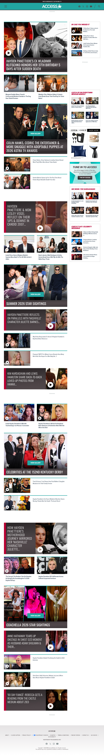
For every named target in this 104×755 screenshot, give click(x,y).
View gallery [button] (36, 134)
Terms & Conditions (63, 735)
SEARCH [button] (99, 6)
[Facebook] (79, 6)
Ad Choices (94, 735)
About (7, 735)
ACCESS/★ (52, 6)
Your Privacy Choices (42, 735)
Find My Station (75, 735)
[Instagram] (87, 6)
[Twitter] (83, 6)
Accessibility (52, 737)
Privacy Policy (26, 735)
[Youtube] (91, 6)
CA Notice (52, 735)
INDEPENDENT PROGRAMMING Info (52, 740)
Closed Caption (15, 735)
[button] (5, 6)
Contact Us (85, 735)
